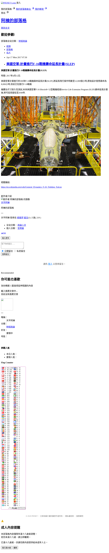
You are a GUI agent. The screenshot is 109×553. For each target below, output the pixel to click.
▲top (3, 233)
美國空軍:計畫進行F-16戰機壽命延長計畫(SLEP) (40, 64)
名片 (8, 53)
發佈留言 (5, 254)
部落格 (9, 49)
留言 (26, 218)
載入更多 (5, 238)
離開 (15, 548)
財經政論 (23, 41)
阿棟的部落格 (14, 20)
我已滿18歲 (6, 548)
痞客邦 (20, 218)
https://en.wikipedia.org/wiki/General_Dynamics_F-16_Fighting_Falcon (31, 187)
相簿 (8, 46)
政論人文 (22, 225)
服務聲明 (79, 516)
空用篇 (21, 228)
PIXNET (35, 516)
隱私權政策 (69, 516)
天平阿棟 (5, 202)
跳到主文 (5, 28)
